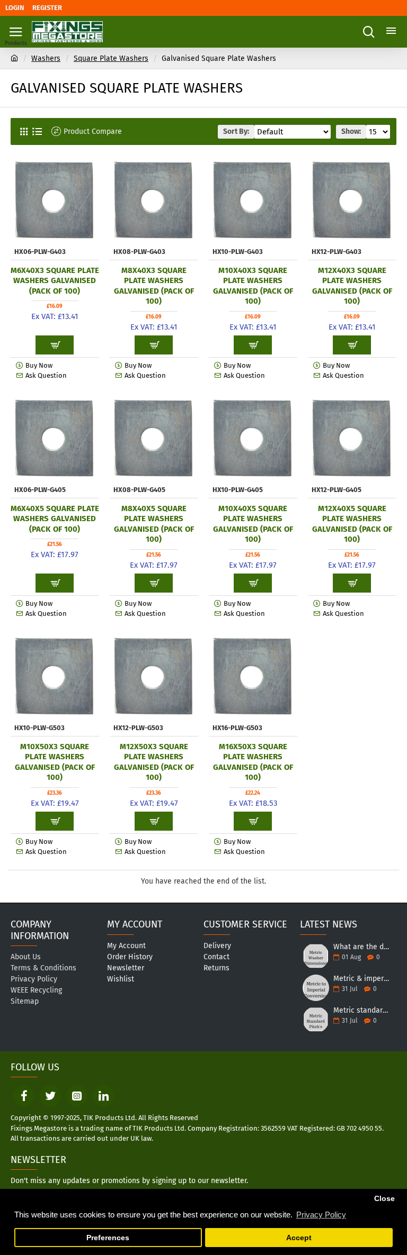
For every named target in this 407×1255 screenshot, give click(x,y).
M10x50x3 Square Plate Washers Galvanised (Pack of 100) (55, 762)
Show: (351, 131)
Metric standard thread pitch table (361, 1010)
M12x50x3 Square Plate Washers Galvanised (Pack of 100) (154, 762)
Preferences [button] (107, 1238)
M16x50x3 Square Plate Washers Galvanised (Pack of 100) (253, 762)
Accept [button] (299, 1238)
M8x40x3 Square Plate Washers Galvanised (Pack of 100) (154, 286)
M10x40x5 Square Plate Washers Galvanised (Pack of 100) (253, 524)
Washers (45, 58)
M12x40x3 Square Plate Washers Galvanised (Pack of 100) (352, 286)
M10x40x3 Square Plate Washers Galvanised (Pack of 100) (253, 286)
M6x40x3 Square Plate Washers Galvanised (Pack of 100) (55, 281)
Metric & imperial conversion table (361, 979)
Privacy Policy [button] (321, 1214)
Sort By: (236, 131)
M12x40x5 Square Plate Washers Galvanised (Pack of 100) (352, 524)
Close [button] (384, 1199)
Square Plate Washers (111, 58)
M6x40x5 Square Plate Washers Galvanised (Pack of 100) (55, 519)
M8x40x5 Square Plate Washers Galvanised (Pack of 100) (154, 524)
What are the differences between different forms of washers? (361, 947)
